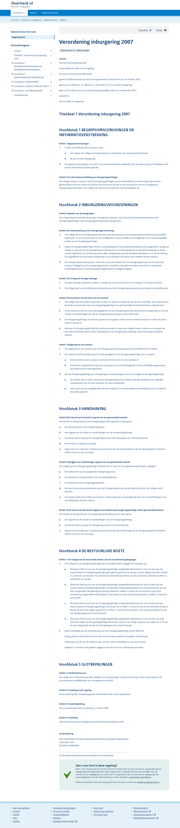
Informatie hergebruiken (64, 808)
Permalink (143, 30)
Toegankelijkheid (61, 814)
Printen (159, 30)
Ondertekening (21, 95)
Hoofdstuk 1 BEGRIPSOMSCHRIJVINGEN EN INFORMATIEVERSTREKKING (26, 66)
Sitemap (57, 818)
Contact (16, 811)
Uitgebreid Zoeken (49, 12)
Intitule (17, 51)
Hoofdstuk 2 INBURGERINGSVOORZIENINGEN (27, 76)
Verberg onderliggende (12, 63)
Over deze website (21, 808)
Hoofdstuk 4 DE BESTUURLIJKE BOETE (30, 86)
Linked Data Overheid (103, 811)
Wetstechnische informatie (23, 32)
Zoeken (33, 12)
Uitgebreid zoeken (50, 20)
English (16, 814)
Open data (98, 808)
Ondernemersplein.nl (143, 814)
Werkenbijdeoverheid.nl (145, 818)
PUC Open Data (100, 814)
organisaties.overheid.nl (140, 777)
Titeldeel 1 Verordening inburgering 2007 (30, 57)
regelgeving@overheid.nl (148, 782)
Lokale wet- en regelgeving (31, 20)
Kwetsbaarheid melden (63, 821)
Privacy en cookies (61, 811)
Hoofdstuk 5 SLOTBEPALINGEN (26, 90)
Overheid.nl (18, 13)
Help (15, 818)
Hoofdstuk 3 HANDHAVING (25, 81)
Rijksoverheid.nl (141, 811)
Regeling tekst (18, 37)
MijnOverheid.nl (141, 808)
